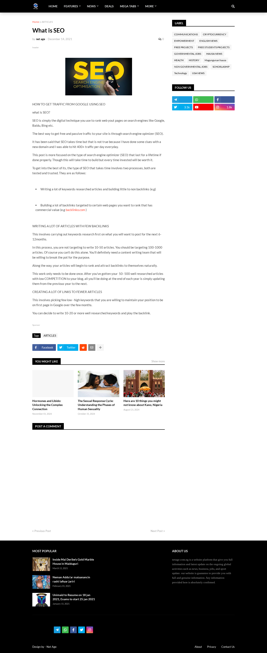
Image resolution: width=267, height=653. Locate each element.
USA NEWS (198, 73)
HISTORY (194, 60)
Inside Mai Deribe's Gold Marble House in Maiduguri (73, 561)
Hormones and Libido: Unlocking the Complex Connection (47, 405)
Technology (180, 73)
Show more (158, 361)
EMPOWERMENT (184, 40)
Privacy (211, 646)
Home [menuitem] (53, 6)
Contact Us (228, 646)
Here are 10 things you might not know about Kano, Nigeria (142, 403)
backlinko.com (75, 210)
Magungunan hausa (215, 60)
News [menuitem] (91, 6)
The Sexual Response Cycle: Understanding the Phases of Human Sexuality (96, 405)
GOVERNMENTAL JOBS (187, 53)
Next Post (157, 531)
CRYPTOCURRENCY (214, 34)
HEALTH (179, 60)
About (198, 646)
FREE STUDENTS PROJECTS (213, 47)
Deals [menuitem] (109, 6)
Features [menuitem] (71, 6)
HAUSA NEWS (214, 53)
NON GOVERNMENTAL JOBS (190, 66)
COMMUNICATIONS (186, 34)
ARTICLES (47, 21)
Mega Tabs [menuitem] (128, 6)
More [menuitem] (149, 6)
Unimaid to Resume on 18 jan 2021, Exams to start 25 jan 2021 (74, 597)
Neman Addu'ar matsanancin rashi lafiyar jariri (71, 579)
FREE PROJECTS (183, 47)
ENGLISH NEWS (208, 40)
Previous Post (42, 531)
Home (35, 21)
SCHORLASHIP (221, 66)
